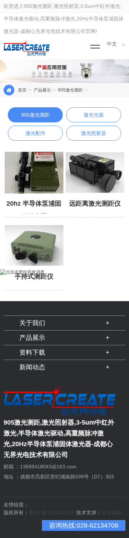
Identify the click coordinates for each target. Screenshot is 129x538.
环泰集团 (111, 512)
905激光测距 (70, 90)
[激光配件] (35, 140)
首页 (22, 90)
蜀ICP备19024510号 (52, 512)
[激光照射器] (94, 140)
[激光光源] (94, 122)
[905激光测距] (35, 122)
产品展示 (42, 90)
